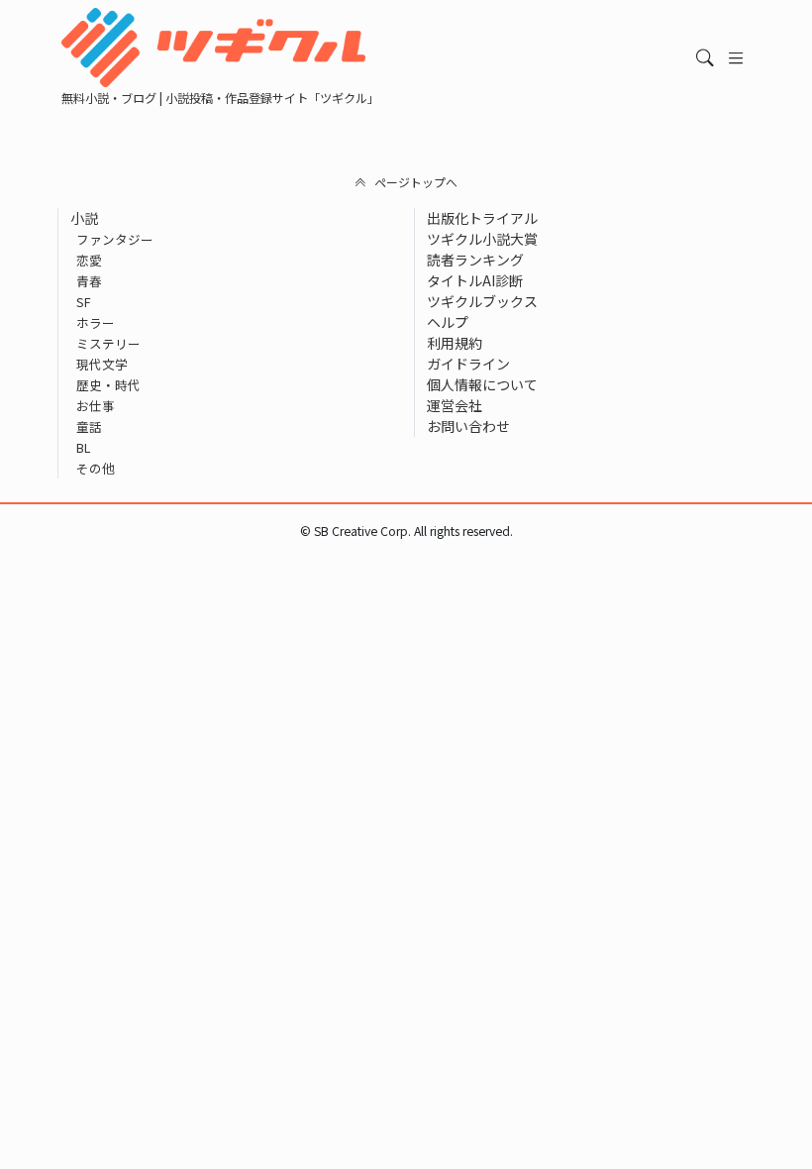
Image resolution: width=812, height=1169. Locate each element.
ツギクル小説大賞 (482, 239)
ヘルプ (447, 322)
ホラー (95, 322)
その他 (95, 468)
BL (83, 447)
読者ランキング (475, 259)
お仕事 (95, 405)
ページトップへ (415, 181)
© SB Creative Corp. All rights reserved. (406, 531)
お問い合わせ (468, 426)
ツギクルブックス (482, 301)
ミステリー (108, 343)
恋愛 (89, 260)
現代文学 (102, 364)
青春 (89, 280)
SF (83, 301)
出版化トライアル (482, 218)
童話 (89, 426)
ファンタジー (114, 239)
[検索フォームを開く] (705, 58)
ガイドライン (468, 363)
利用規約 (454, 343)
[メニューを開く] (736, 58)
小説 (84, 218)
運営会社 (454, 405)
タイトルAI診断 (475, 280)
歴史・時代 (108, 384)
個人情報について (482, 384)
